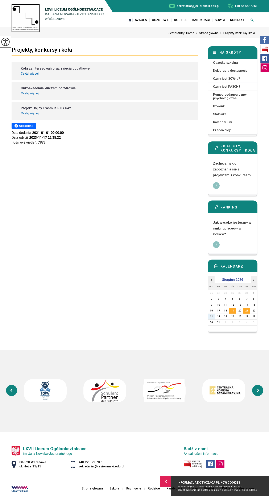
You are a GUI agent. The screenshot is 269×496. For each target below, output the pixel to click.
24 (218, 316)
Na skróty (230, 52)
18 (225, 310)
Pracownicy (222, 130)
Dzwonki (219, 106)
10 (218, 304)
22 (253, 310)
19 (232, 310)
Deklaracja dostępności (230, 71)
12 (232, 304)
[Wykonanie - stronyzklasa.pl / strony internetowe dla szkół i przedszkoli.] (20, 489)
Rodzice (180, 20)
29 (253, 316)
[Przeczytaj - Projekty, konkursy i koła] (239, 149)
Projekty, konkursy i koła (42, 50)
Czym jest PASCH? (226, 86)
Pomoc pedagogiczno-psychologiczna (230, 96)
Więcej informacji (216, 185)
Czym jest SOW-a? (226, 78)
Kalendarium (222, 122)
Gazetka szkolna (225, 63)
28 (246, 316)
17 (218, 310)
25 (225, 316)
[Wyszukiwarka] (252, 20)
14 (246, 304)
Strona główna (129, 20)
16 (211, 310)
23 (211, 316)
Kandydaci (201, 20)
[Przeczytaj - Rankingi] (239, 208)
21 (246, 310)
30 (211, 322)
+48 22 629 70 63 (246, 6)
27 (239, 316)
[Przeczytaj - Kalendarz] (239, 267)
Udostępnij (26, 125)
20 (239, 310)
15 (253, 304)
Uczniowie (160, 20)
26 (232, 316)
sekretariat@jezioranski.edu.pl (198, 6)
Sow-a (220, 20)
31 (218, 322)
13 (239, 304)
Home (190, 33)
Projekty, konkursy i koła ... (238, 33)
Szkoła (141, 20)
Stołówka (220, 114)
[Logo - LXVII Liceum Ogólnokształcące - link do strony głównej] (58, 18)
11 (225, 304)
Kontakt (237, 20)
